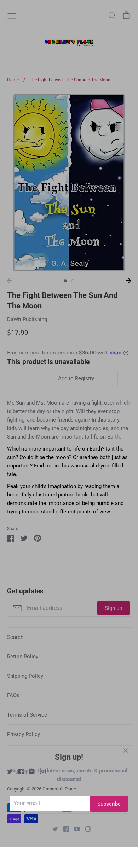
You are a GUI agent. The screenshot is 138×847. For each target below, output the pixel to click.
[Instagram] (85, 828)
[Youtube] (74, 828)
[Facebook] (63, 828)
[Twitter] (52, 828)
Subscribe (109, 804)
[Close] (125, 750)
